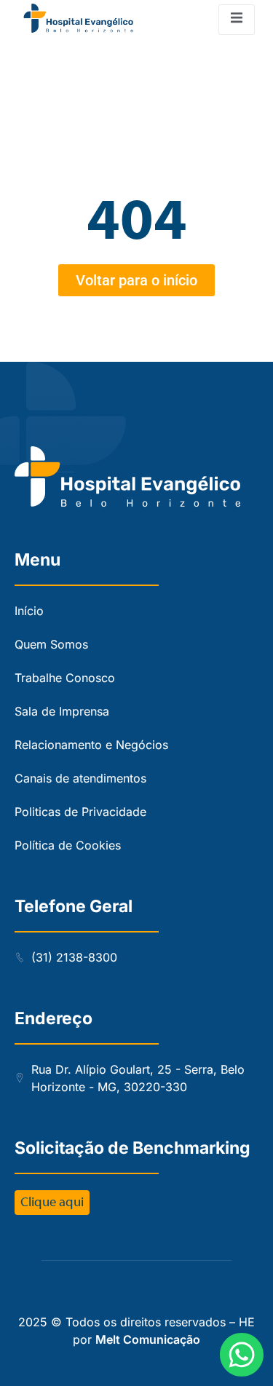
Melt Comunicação (147, 1339)
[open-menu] (236, 19)
